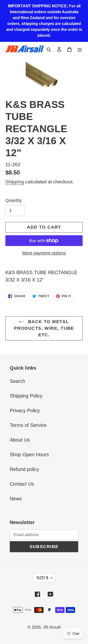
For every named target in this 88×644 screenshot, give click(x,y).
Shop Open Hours (29, 454)
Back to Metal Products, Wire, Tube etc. (44, 328)
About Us (20, 440)
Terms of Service (28, 425)
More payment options (44, 253)
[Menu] (80, 49)
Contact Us (22, 484)
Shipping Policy (26, 395)
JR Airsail (52, 627)
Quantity (13, 200)
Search (17, 381)
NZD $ (42, 578)
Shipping (14, 181)
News (16, 498)
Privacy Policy (25, 410)
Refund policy (24, 469)
